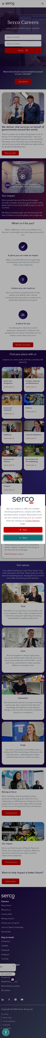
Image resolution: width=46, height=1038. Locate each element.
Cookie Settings (32, 520)
